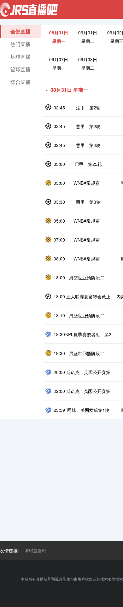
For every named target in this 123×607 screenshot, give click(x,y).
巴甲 (79, 164)
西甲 (80, 202)
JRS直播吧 (35, 550)
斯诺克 (72, 372)
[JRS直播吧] (29, 10)
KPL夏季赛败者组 (82, 334)
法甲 (80, 107)
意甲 (80, 126)
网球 (71, 410)
